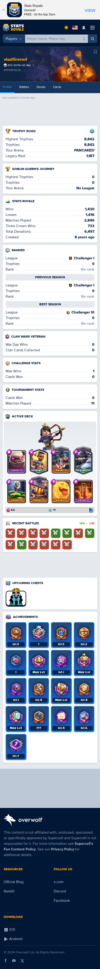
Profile (7, 87)
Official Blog (13, 882)
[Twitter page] (22, 960)
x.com (58, 882)
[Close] (3, 9)
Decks (41, 87)
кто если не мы (19, 65)
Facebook (62, 900)
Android (15, 939)
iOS (11, 929)
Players (11, 38)
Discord (60, 891)
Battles (24, 87)
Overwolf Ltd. (25, 952)
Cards (57, 87)
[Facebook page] (5, 960)
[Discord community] (14, 960)
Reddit (9, 891)
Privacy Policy (62, 849)
